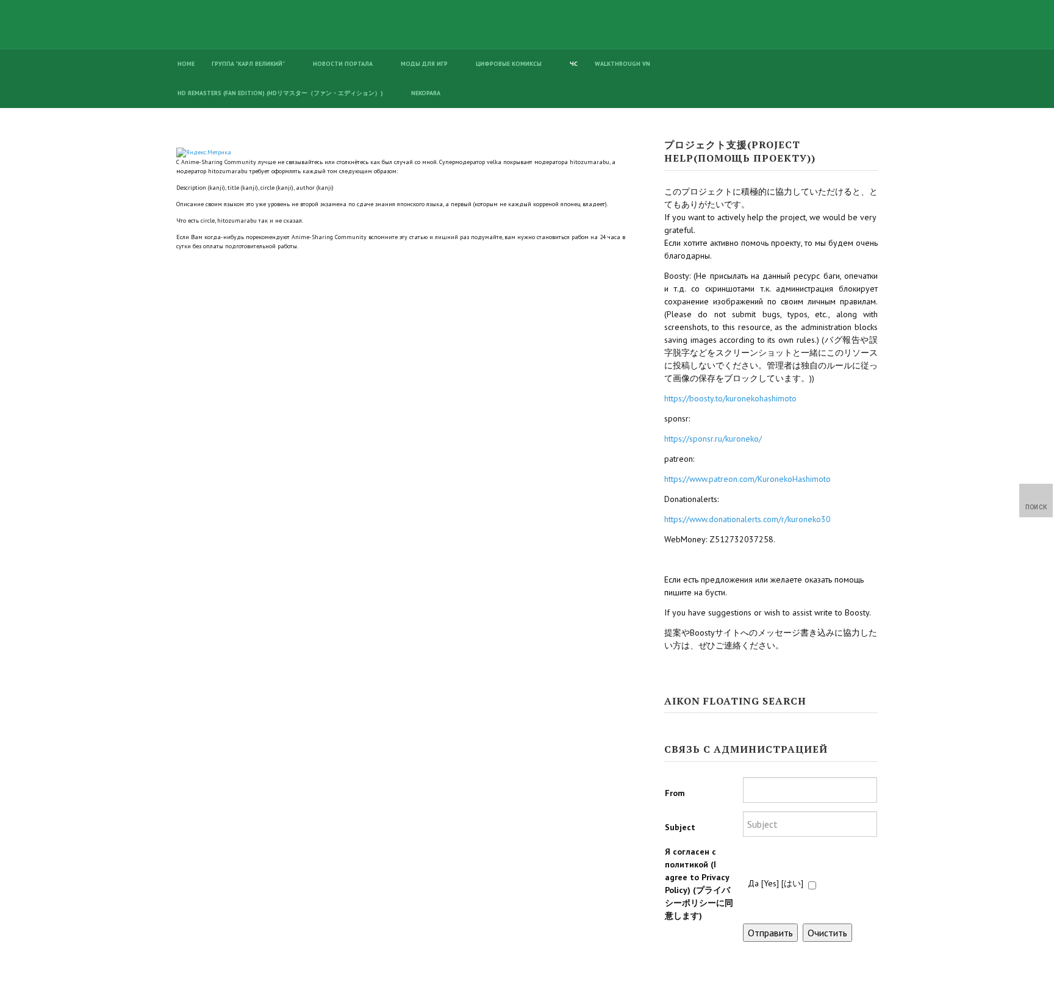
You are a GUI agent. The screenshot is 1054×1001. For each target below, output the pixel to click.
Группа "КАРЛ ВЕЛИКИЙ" (248, 64)
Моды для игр (424, 64)
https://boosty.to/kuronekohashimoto (730, 398)
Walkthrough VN (622, 64)
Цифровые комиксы (509, 64)
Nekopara (425, 93)
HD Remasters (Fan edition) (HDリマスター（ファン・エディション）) (280, 93)
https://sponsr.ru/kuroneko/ (713, 438)
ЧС (574, 64)
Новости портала (343, 64)
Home (186, 64)
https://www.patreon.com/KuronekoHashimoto (747, 478)
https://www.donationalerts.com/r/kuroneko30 (747, 519)
